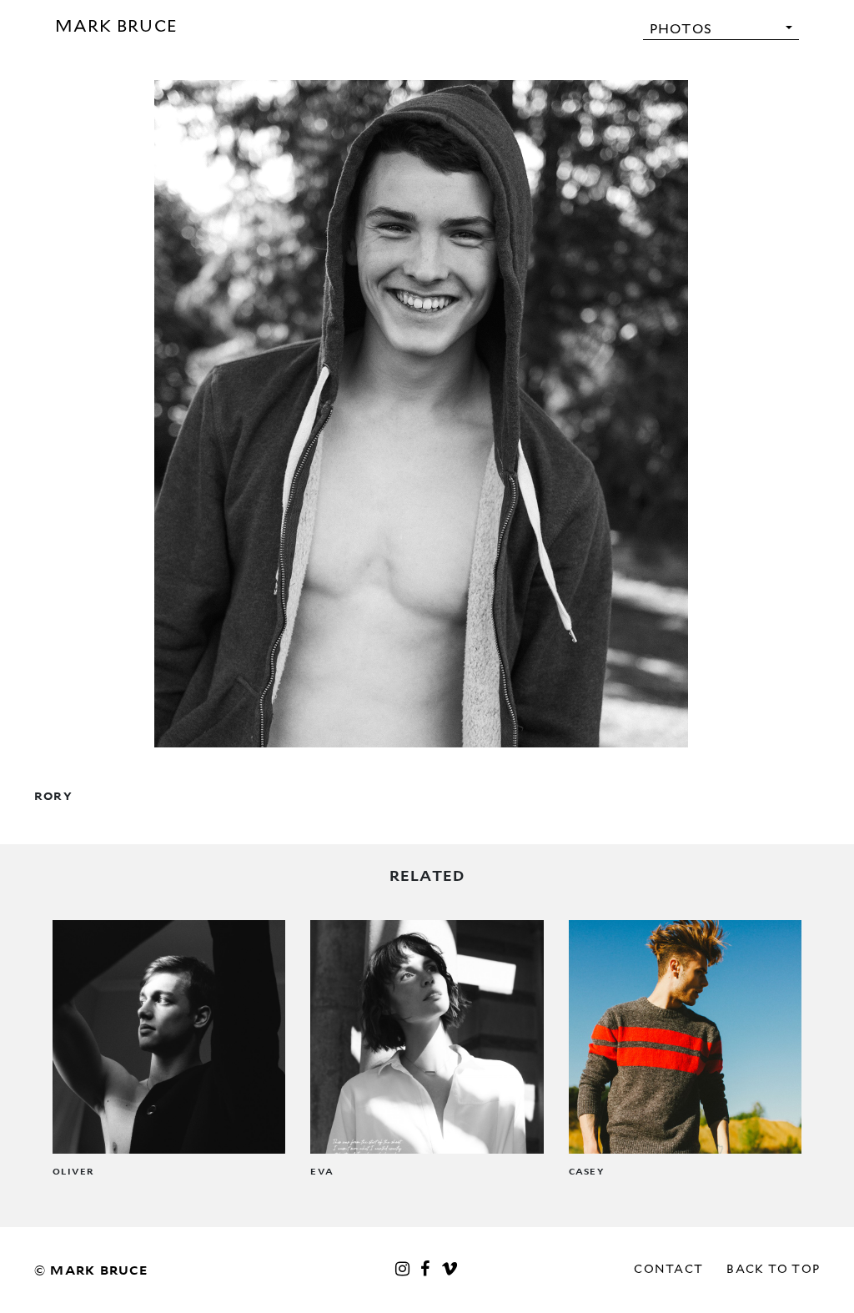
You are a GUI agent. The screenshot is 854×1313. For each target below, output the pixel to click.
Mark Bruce (116, 26)
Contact (668, 1268)
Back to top (773, 1268)
